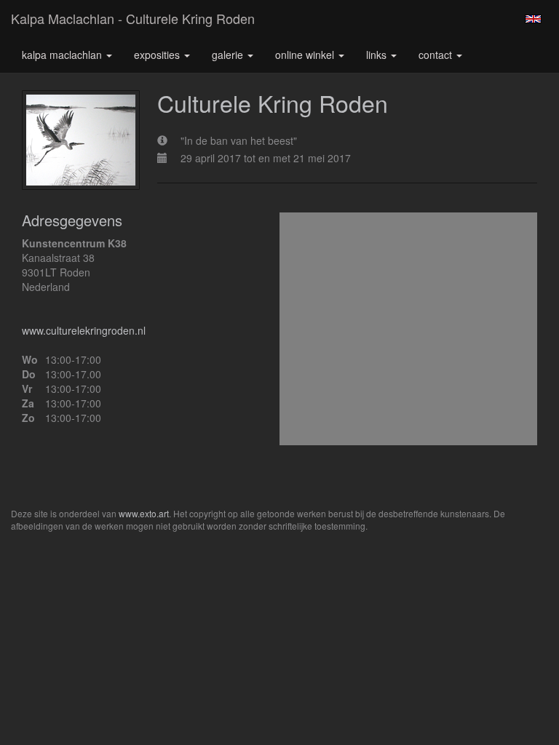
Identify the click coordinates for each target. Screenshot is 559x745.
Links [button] (377, 54)
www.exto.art (144, 513)
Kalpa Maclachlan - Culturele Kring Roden (133, 18)
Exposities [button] (158, 54)
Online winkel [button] (306, 54)
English (533, 19)
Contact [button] (437, 54)
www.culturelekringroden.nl (84, 330)
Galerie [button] (229, 54)
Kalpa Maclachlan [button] (63, 54)
